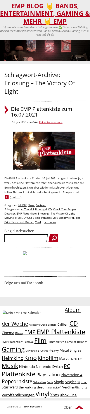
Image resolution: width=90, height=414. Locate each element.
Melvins (9, 218)
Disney (19, 333)
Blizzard (52, 324)
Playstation (48, 374)
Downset (9, 213)
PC (67, 366)
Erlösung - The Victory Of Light (56, 213)
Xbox (54, 394)
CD (50, 209)
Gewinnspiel (33, 350)
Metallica (76, 359)
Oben (68, 407)
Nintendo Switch (49, 366)
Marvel (64, 358)
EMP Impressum (33, 406)
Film (40, 340)
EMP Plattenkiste (26, 213)
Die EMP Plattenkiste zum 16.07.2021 (41, 111)
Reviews (41, 205)
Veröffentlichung (74, 387)
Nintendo (27, 366)
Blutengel (41, 209)
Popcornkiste (17, 381)
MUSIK (22, 205)
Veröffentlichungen (18, 394)
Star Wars (10, 387)
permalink (50, 222)
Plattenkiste (18, 374)
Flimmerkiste (55, 342)
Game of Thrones (76, 342)
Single (59, 381)
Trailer (48, 387)
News (31, 205)
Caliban (63, 324)
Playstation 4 (71, 374)
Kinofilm (48, 357)
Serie (50, 382)
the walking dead (31, 387)
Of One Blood (32, 218)
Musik (18, 218)
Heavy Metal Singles (65, 350)
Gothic (44, 350)
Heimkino (12, 358)
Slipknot (82, 382)
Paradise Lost (49, 218)
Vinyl (38, 222)
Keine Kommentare (50, 122)
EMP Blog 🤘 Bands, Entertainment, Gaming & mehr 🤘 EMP (45, 14)
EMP (30, 332)
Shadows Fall (66, 218)
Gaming (13, 349)
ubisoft (57, 387)
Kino (30, 358)
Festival (28, 342)
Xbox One (68, 394)
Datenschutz (14, 406)
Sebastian (39, 382)
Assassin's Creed (38, 324)
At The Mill (27, 209)
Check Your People (64, 209)
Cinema (8, 332)
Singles (70, 381)
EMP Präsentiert (12, 342)
